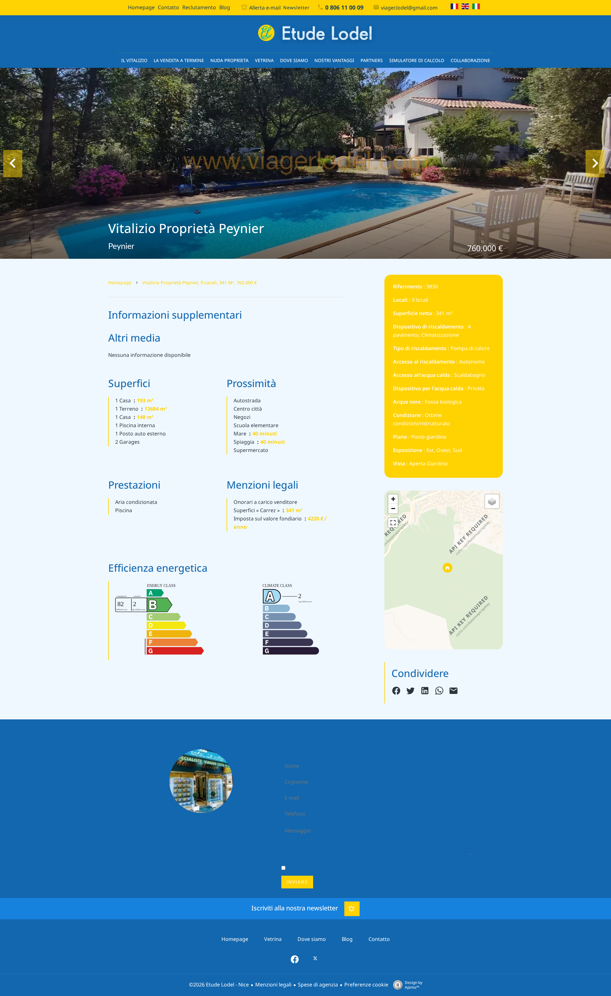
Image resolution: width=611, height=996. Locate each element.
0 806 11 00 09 (344, 8)
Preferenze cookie (366, 984)
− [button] (393, 508)
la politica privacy (358, 868)
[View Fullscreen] (393, 522)
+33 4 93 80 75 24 (205, 846)
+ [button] (393, 499)
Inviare (297, 882)
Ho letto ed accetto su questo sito (352, 868)
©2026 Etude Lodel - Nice (219, 984)
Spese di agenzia (318, 984)
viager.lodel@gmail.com (409, 7)
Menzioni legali (273, 984)
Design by (413, 985)
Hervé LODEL (201, 823)
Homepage (119, 282)
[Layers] (492, 501)
